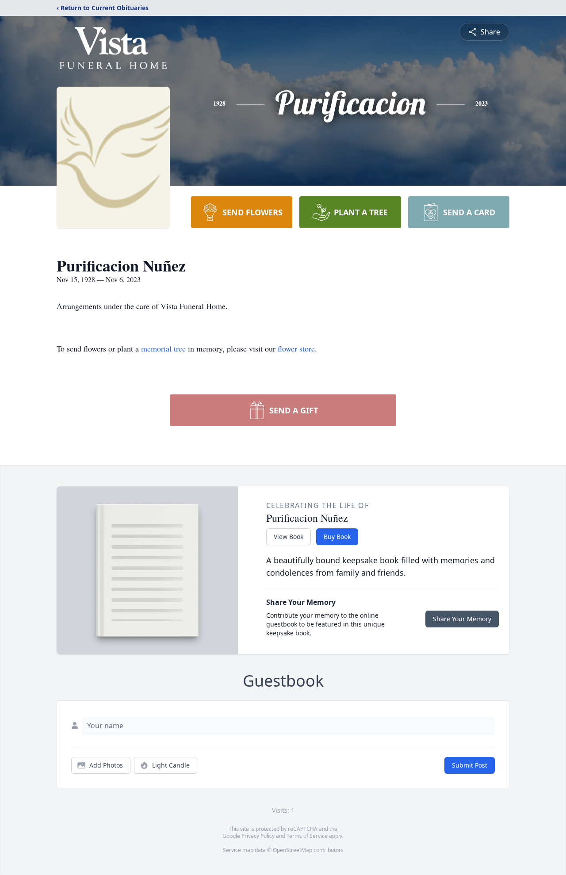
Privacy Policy (258, 836)
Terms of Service (307, 836)
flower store (296, 348)
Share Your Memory (462, 619)
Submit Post (469, 765)
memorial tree (163, 348)
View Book (288, 536)
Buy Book (337, 536)
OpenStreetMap (292, 850)
